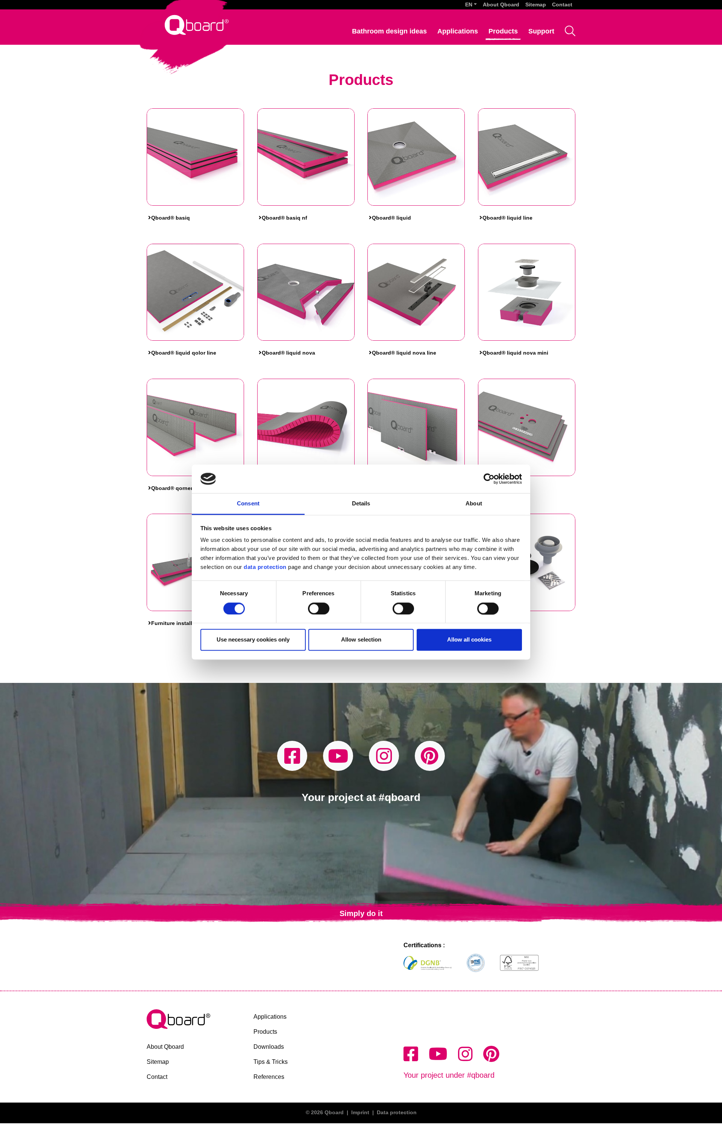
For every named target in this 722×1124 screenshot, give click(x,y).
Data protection (397, 1112)
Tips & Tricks (270, 1062)
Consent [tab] (248, 504)
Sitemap (535, 5)
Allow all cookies (469, 640)
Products (503, 31)
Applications (457, 31)
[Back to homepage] (197, 24)
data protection (264, 567)
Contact (562, 5)
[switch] (318, 608)
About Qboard (501, 5)
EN (468, 5)
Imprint (360, 1112)
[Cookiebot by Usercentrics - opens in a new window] (489, 478)
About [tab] (474, 504)
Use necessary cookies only (253, 640)
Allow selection (361, 640)
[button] (471, 4)
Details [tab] (361, 504)
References (268, 1077)
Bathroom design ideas (389, 31)
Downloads (268, 1047)
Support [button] (541, 31)
